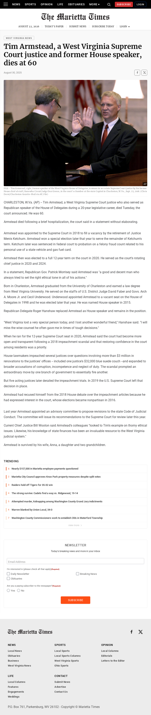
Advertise (60, 686)
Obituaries (76, 4)
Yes (13, 590)
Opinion (47, 4)
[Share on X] (144, 73)
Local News (15, 650)
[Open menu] (6, 4)
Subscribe (124, 4)
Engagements (16, 691)
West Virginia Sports (66, 660)
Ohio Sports (61, 665)
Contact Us (61, 691)
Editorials (106, 655)
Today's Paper (54, 26)
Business (13, 660)
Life (60, 4)
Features (13, 686)
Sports (30, 4)
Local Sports (62, 650)
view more (74, 525)
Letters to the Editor (113, 660)
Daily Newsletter (20, 573)
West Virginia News (19, 38)
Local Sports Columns (67, 655)
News (16, 4)
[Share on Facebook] (137, 73)
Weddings (13, 696)
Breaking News (88, 573)
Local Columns (110, 650)
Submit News (78, 26)
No (22, 590)
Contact (61, 675)
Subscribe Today (103, 26)
